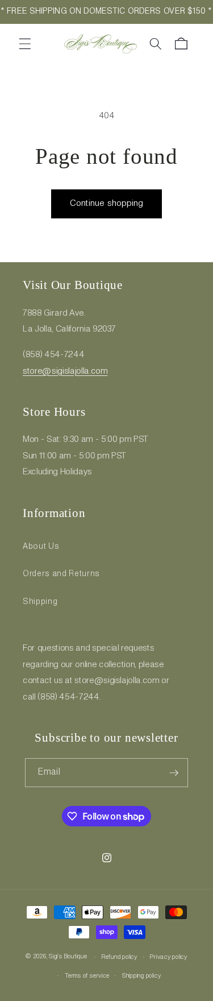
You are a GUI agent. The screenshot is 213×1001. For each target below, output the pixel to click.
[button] (25, 43)
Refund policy (119, 957)
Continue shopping (107, 203)
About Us (41, 546)
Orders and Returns (61, 573)
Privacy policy (168, 957)
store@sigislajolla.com (65, 371)
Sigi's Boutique (68, 957)
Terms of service (87, 976)
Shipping (40, 601)
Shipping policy (141, 976)
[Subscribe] (173, 773)
